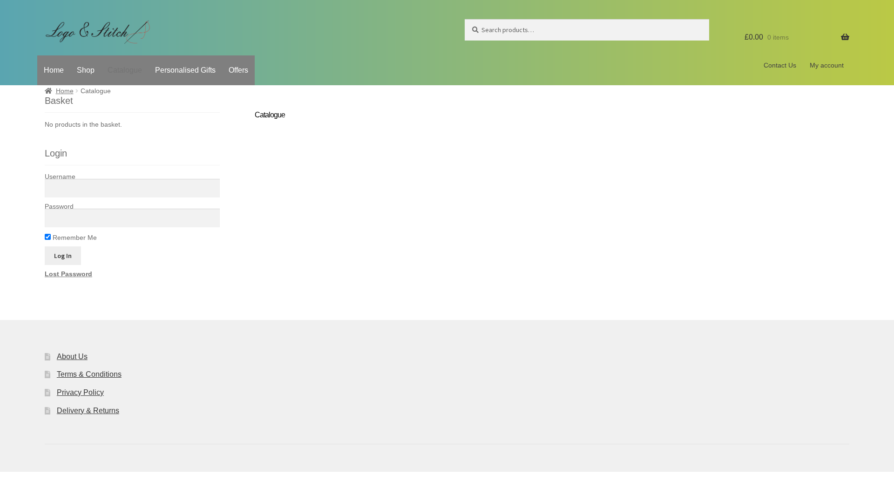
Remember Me (74, 237)
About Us (72, 356)
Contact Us (780, 65)
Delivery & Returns (88, 411)
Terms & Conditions (89, 374)
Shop (86, 70)
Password (59, 206)
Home (54, 70)
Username (60, 176)
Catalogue (125, 70)
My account (827, 65)
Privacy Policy (80, 392)
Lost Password (68, 274)
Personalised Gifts (185, 70)
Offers (238, 70)
